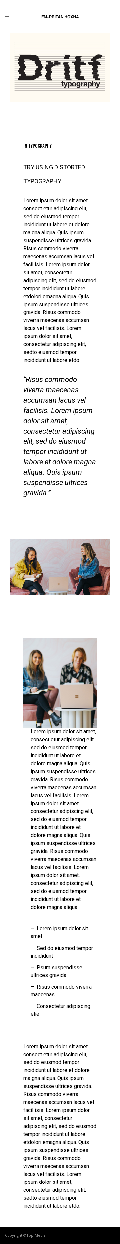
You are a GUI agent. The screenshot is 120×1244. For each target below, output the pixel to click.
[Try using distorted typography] (60, 67)
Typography (40, 145)
